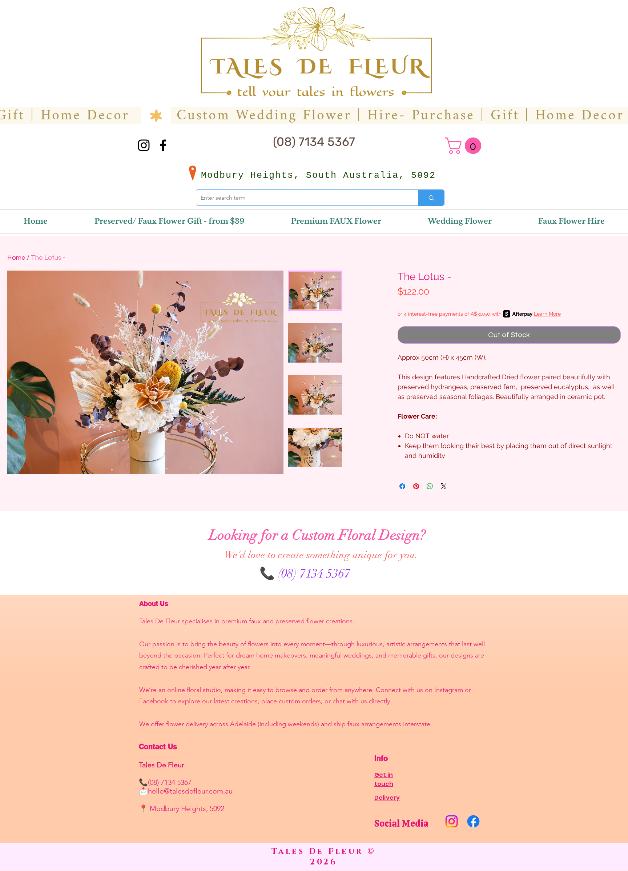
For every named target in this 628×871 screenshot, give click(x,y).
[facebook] (163, 145)
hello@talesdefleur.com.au (190, 791)
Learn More (547, 314)
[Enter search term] (431, 197)
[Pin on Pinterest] (416, 486)
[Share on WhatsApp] (430, 486)
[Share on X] (443, 486)
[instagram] (144, 145)
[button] (465, 145)
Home (16, 257)
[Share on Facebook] (402, 486)
